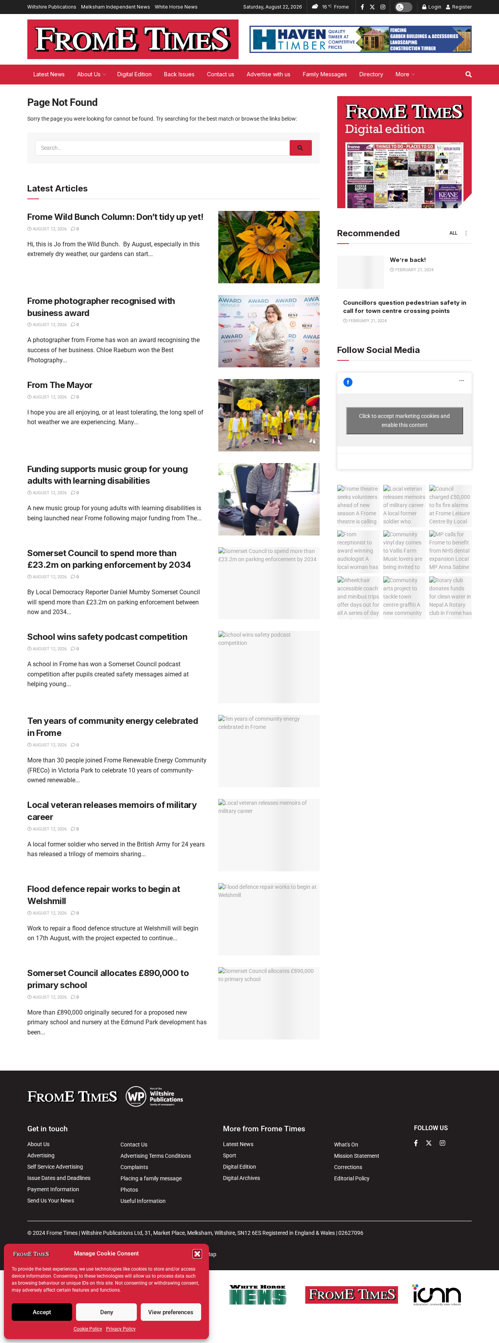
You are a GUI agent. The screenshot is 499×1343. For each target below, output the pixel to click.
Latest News (49, 74)
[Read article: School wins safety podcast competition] (269, 667)
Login (434, 7)
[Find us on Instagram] (382, 7)
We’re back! (408, 259)
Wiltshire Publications (51, 7)
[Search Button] (468, 74)
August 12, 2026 (49, 229)
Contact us (220, 74)
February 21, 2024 (414, 269)
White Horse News (176, 7)
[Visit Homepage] (133, 39)
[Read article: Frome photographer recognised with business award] (269, 331)
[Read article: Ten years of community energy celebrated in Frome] (269, 751)
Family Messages (325, 74)
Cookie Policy (88, 1329)
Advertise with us (268, 74)
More (402, 74)
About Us (89, 74)
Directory (371, 74)
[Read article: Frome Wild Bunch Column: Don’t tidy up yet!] (269, 247)
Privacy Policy (121, 1329)
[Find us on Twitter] (372, 7)
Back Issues (179, 74)
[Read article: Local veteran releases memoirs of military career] (269, 835)
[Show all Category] (466, 233)
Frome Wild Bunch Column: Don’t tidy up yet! (115, 217)
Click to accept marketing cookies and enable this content (404, 420)
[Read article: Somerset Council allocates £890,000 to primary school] (269, 1003)
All (453, 233)
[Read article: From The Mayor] (269, 415)
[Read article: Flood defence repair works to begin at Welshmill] (269, 919)
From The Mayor (60, 385)
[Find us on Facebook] (362, 7)
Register (461, 7)
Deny (106, 1312)
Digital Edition (134, 74)
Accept (42, 1312)
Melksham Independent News (115, 7)
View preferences (170, 1312)
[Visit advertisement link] (361, 39)
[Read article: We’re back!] (360, 272)
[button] (197, 1254)
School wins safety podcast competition (107, 637)
